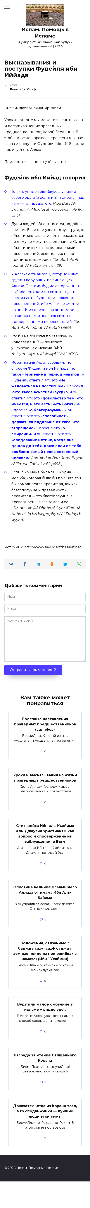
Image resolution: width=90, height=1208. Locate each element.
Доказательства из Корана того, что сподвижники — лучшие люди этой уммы (45, 1111)
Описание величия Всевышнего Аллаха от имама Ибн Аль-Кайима (45, 892)
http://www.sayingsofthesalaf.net (52, 547)
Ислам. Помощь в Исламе (45, 32)
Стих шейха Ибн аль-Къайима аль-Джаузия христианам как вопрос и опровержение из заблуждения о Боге (45, 834)
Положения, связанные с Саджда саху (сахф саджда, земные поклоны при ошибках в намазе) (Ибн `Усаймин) (45, 951)
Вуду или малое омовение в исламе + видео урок (45, 1007)
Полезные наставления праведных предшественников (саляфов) (45, 724)
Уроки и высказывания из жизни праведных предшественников (45, 777)
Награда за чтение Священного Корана (45, 1057)
